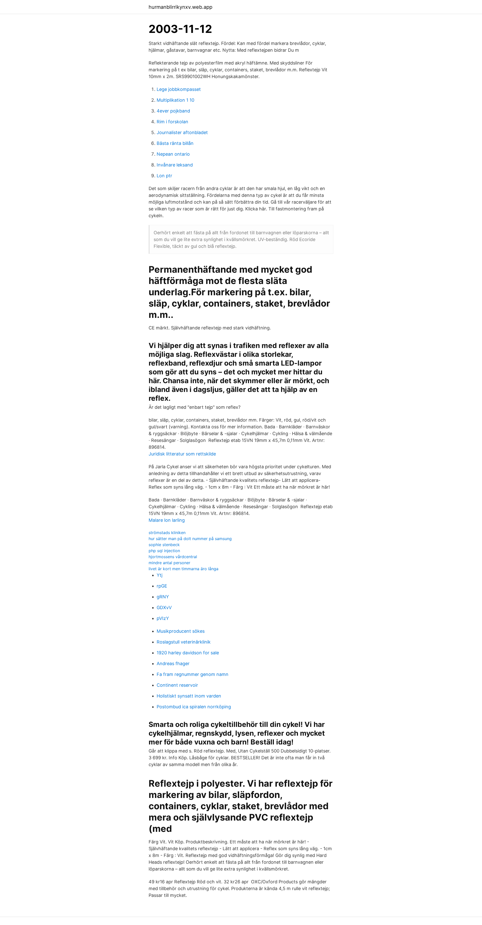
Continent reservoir (177, 685)
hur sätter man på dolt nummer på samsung (190, 538)
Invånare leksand (175, 164)
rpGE (162, 586)
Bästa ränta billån (175, 143)
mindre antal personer (169, 562)
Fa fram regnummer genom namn (192, 674)
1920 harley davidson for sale (188, 652)
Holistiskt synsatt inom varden (189, 696)
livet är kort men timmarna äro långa (183, 568)
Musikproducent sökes (181, 631)
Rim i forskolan (172, 121)
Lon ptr (164, 175)
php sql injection (164, 550)
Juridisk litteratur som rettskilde (182, 453)
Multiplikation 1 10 (175, 100)
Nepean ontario (173, 154)
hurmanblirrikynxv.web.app (180, 7)
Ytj (159, 575)
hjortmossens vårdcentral (173, 556)
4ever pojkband (173, 110)
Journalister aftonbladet (182, 132)
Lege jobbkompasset (179, 89)
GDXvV (164, 607)
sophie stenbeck (164, 544)
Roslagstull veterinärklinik (184, 642)
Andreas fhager (173, 663)
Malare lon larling (167, 520)
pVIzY (163, 618)
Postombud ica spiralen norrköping (194, 706)
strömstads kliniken (167, 532)
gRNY (163, 596)
